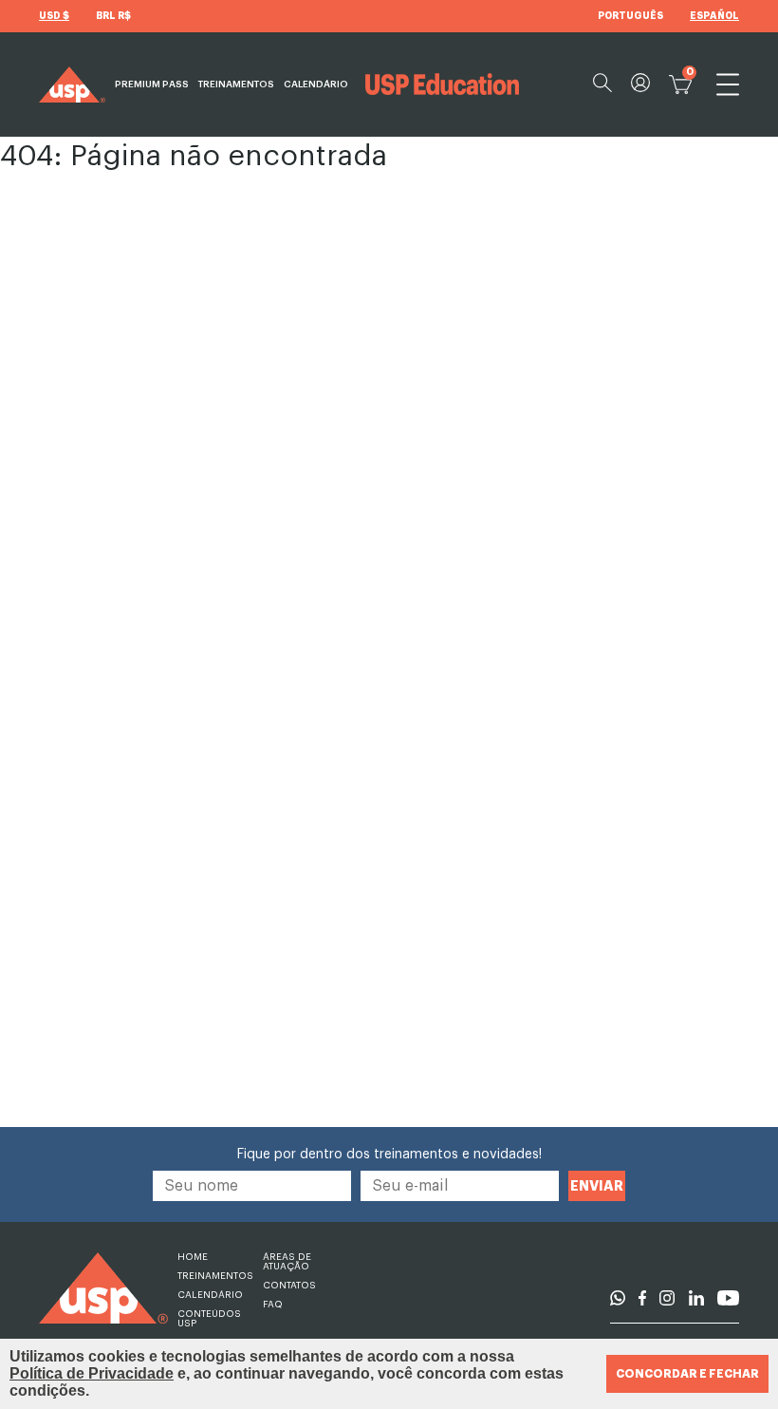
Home (192, 1257)
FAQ (273, 1304)
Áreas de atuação (287, 1261)
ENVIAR (596, 1186)
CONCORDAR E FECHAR (687, 1374)
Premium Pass (152, 84)
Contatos (289, 1285)
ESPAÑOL (714, 16)
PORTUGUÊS (630, 16)
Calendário (316, 84)
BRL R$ (113, 16)
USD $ (54, 16)
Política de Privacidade (91, 1373)
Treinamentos (236, 84)
